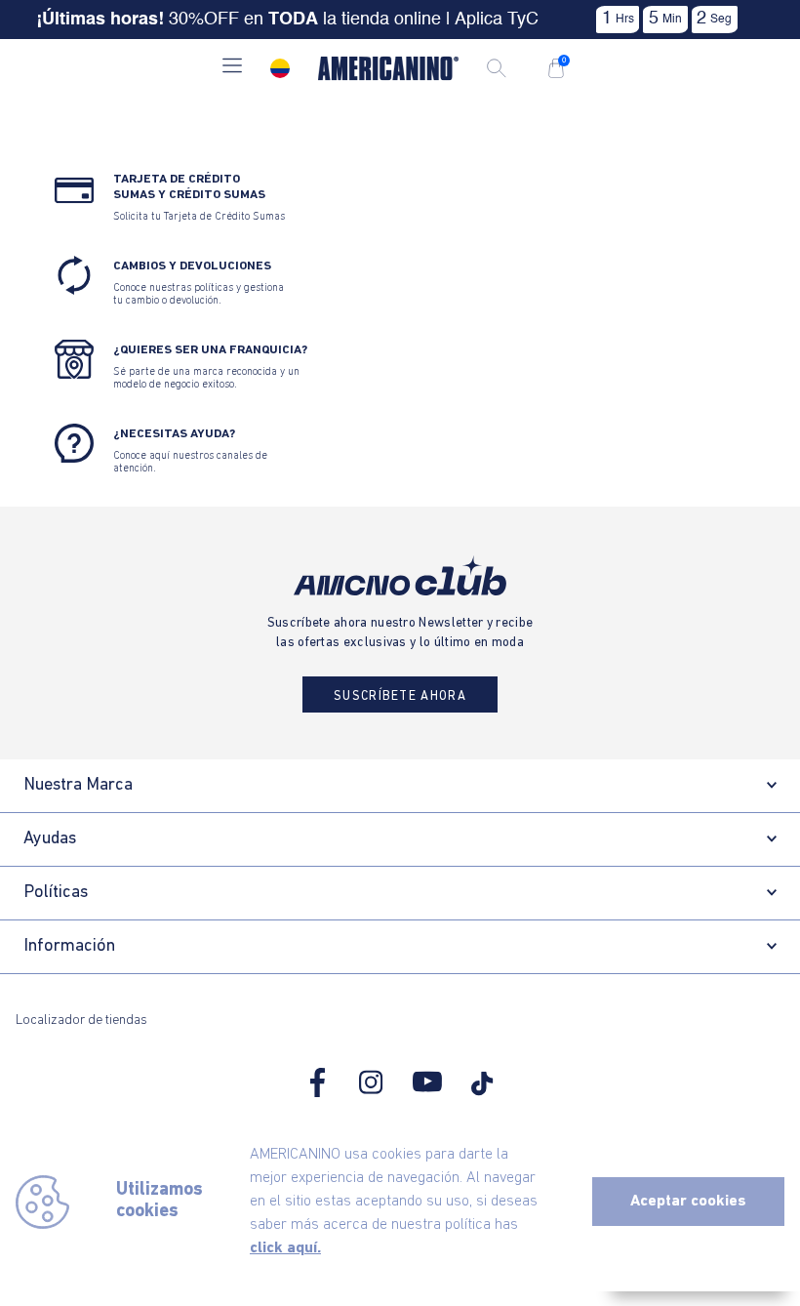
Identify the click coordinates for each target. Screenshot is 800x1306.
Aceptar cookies (688, 1201)
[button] (232, 68)
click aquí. (285, 1248)
